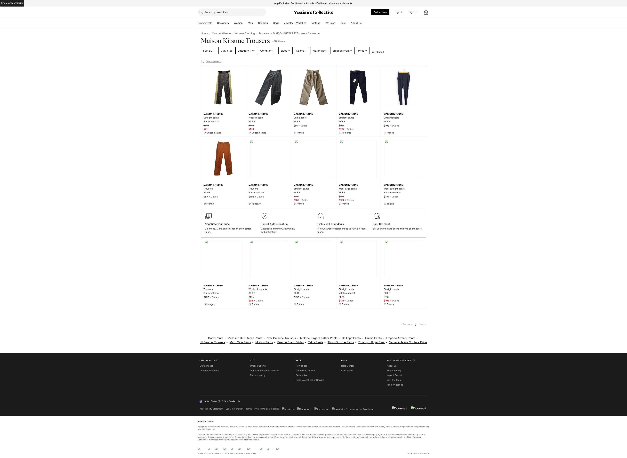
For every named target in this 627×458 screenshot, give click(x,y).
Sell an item (380, 12)
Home (204, 33)
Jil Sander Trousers (212, 342)
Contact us (347, 370)
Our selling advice (305, 370)
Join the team (394, 380)
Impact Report (394, 375)
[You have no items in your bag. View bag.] (426, 12)
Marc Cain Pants (240, 342)
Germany (239, 453)
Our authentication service (264, 370)
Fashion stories (395, 385)
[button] (426, 12)
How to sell (301, 366)
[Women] (245, 23)
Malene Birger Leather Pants (318, 338)
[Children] (270, 23)
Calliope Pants (351, 338)
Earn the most (381, 224)
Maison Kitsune (221, 33)
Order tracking (258, 366)
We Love (330, 23)
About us (391, 366)
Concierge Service (209, 370)
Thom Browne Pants (341, 342)
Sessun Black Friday (290, 342)
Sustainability (394, 370)
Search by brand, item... (217, 12)
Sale (343, 23)
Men (250, 23)
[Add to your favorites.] (241, 114)
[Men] (255, 23)
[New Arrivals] (214, 23)
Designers (223, 23)
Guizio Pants (373, 338)
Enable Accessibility (12, 3)
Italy (254, 453)
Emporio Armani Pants (400, 338)
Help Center (347, 366)
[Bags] (281, 23)
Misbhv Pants (264, 342)
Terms (249, 408)
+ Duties (302, 125)
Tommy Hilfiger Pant (371, 342)
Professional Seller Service (310, 380)
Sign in (399, 12)
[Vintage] (323, 23)
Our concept (206, 366)
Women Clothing (245, 33)
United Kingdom (212, 453)
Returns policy (257, 375)
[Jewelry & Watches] (308, 23)
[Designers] (231, 23)
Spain (248, 453)
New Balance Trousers (281, 338)
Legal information (234, 408)
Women (238, 23)
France (200, 453)
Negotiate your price (217, 224)
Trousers (264, 33)
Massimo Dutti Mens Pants (245, 338)
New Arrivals (205, 23)
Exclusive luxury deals (330, 224)
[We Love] (338, 23)
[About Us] (364, 23)
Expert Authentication (274, 224)
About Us (356, 23)
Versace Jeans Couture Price (408, 342)
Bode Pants (215, 338)
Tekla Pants (315, 342)
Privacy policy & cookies (266, 408)
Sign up (413, 12)
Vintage (315, 23)
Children (263, 23)
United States (227, 453)
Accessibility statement (211, 408)
